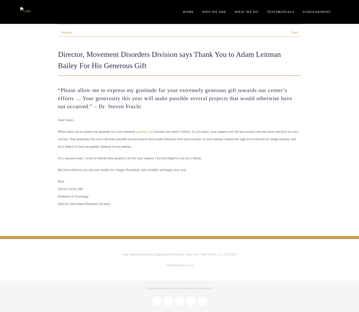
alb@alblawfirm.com (179, 265)
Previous (67, 32)
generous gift (144, 131)
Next (294, 32)
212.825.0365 (227, 254)
